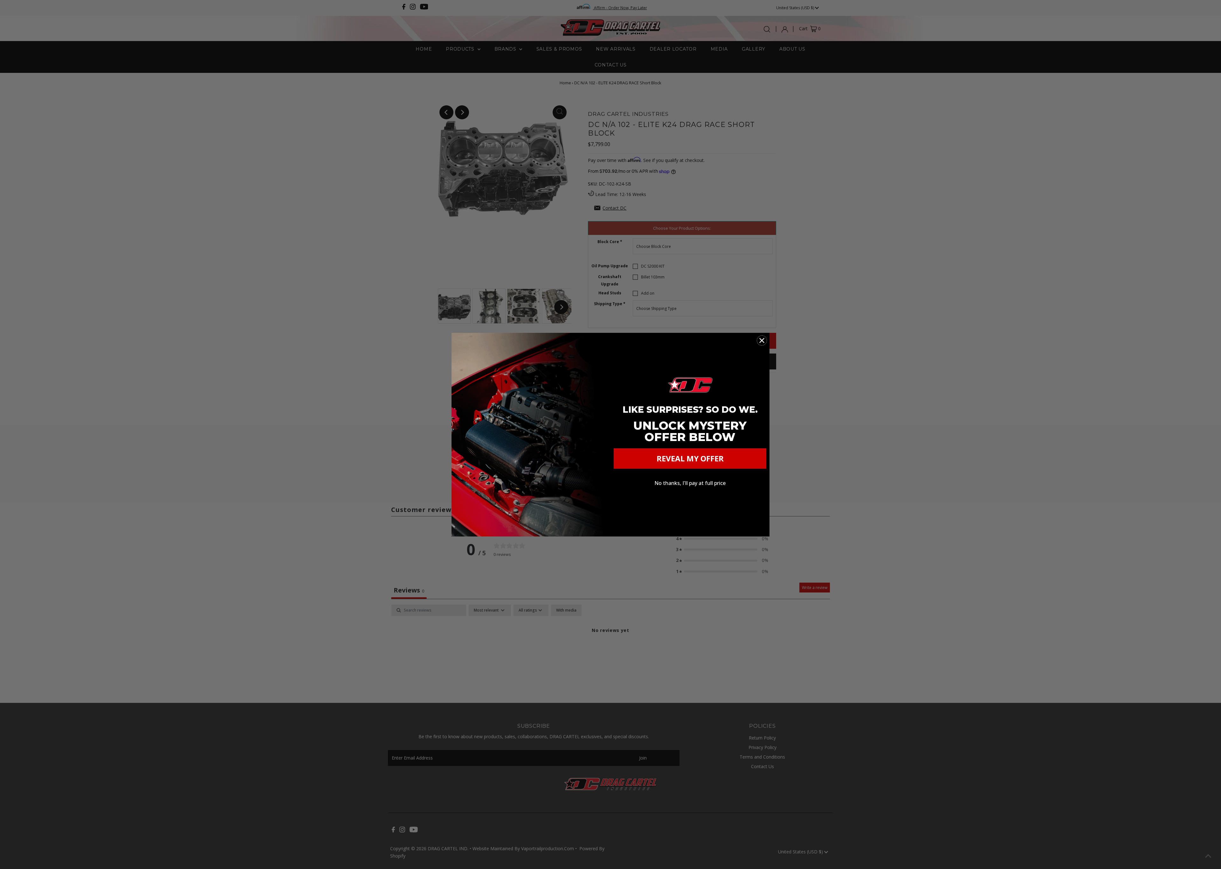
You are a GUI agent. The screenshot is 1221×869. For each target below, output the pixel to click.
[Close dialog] (762, 340)
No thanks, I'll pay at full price (690, 483)
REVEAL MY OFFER (690, 458)
